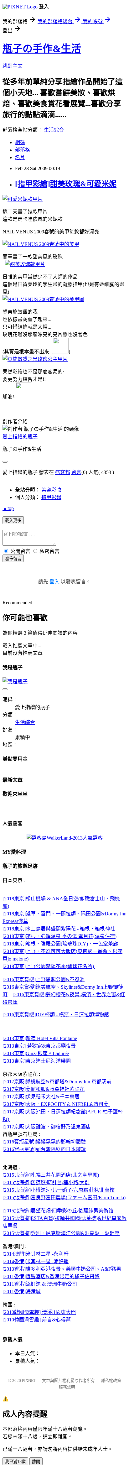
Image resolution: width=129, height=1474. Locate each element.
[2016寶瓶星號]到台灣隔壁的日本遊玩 (44, 1149)
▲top (8, 508)
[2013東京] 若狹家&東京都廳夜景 (39, 1046)
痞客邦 (62, 472)
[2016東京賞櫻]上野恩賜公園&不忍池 (44, 979)
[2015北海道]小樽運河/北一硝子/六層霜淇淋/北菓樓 (59, 1190)
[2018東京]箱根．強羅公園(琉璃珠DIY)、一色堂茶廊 (60, 943)
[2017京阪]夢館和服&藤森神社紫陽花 (44, 1089)
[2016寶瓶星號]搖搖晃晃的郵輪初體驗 (44, 1141)
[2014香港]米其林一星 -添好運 (36, 1261)
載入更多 (13, 520)
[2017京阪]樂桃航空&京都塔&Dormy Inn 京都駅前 (57, 1081)
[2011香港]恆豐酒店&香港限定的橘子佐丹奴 (51, 1276)
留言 (76, 472)
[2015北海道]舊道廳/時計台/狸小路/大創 (46, 1182)
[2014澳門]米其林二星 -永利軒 (36, 1254)
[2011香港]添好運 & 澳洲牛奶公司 (40, 1284)
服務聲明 (67, 1387)
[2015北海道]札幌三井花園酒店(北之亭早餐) (51, 1175)
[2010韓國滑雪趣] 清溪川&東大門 (39, 1312)
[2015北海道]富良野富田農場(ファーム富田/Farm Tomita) (64, 1197)
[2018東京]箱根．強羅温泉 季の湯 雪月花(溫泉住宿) (59, 936)
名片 (20, 157)
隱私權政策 (111, 1380)
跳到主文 (13, 66)
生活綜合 (54, 130)
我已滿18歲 (15, 1461)
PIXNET (29, 1380)
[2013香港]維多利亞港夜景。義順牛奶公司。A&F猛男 (62, 1269)
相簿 (20, 142)
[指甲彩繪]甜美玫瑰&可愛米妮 (65, 184)
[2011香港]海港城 (22, 1291)
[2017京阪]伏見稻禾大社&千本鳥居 (42, 1096)
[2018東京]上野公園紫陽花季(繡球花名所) (49, 966)
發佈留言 (13, 558)
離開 (36, 1461)
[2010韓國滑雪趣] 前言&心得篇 (37, 1319)
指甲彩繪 (51, 497)
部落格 (22, 150)
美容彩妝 (51, 489)
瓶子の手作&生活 (42, 48)
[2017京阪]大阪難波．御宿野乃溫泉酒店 (47, 1126)
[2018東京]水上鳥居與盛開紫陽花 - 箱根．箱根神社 (59, 928)
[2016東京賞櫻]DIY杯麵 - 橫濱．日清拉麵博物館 (56, 1014)
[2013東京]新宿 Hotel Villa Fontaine (40, 1038)
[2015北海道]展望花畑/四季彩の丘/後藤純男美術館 (58, 1210)
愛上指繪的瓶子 (20, 436)
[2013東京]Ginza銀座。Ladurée (36, 1053)
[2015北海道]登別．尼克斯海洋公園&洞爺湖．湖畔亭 (61, 1233)
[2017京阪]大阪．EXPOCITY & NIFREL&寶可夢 (56, 1104)
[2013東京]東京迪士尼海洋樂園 (37, 1061)
